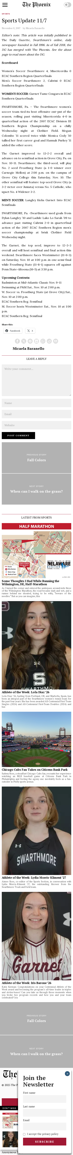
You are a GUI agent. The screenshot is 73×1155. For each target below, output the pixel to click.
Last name (29, 1106)
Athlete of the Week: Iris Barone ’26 (26, 983)
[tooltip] (17, 341)
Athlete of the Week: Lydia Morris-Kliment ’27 (34, 877)
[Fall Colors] (36, 457)
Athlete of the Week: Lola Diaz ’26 (25, 692)
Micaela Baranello (35, 28)
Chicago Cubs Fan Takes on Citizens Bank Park (35, 769)
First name (29, 1092)
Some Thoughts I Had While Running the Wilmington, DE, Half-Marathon (30, 582)
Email (26, 1120)
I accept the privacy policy (42, 1134)
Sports (6, 14)
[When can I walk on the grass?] (36, 489)
